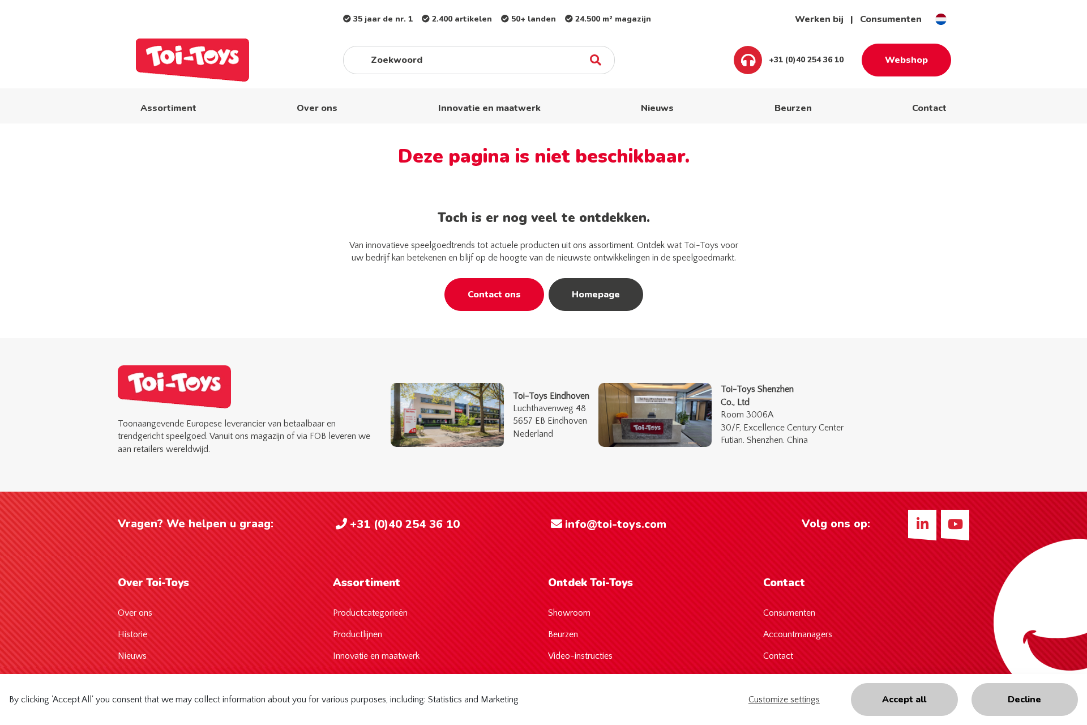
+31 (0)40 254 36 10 (805, 59)
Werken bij (819, 19)
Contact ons (494, 294)
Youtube (955, 524)
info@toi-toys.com (615, 524)
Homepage (596, 294)
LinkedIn (922, 524)
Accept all (904, 699)
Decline (1024, 699)
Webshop (906, 60)
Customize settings (784, 699)
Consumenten (891, 19)
